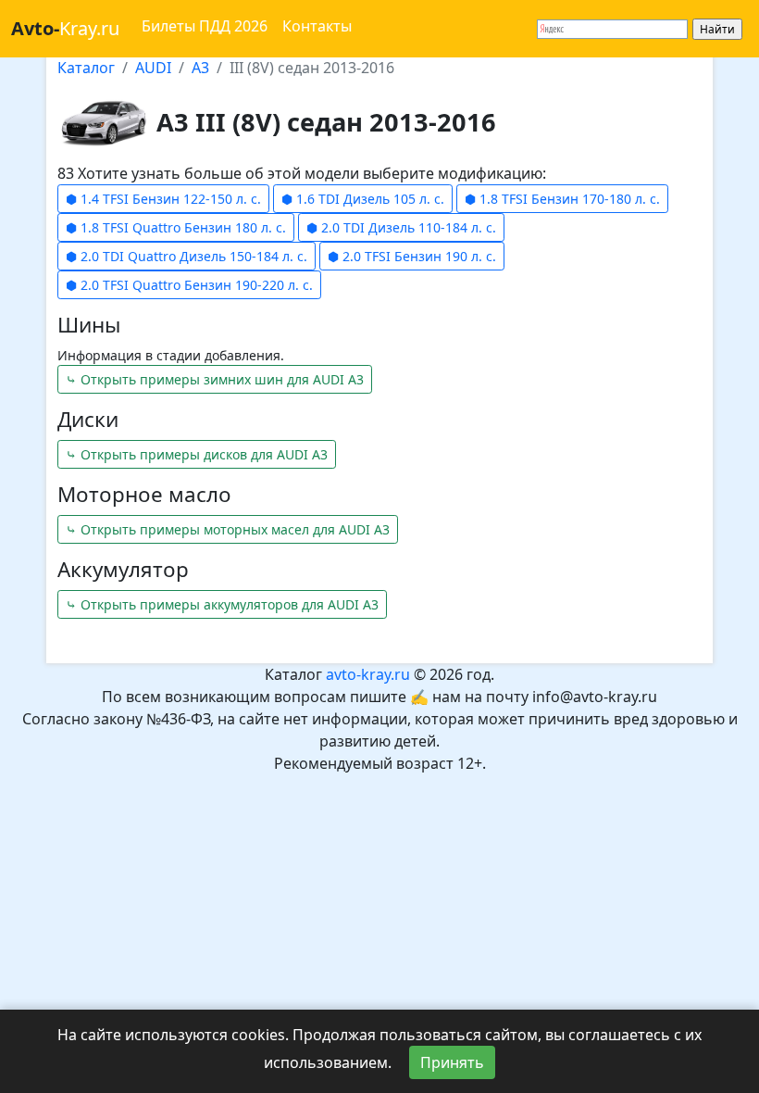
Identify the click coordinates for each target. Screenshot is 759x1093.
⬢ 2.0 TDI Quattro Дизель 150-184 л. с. (186, 256)
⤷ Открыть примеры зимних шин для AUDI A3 (215, 379)
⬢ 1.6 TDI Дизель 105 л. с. (362, 198)
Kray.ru (65, 28)
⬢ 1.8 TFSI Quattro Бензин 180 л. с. (176, 227)
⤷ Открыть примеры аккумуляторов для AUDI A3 (222, 604)
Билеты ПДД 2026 (205, 26)
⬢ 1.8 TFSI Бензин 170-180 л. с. (562, 198)
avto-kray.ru (368, 674)
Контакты (317, 26)
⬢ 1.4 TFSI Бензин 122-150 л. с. (163, 198)
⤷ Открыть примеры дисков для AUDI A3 (197, 454)
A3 (200, 67)
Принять (452, 1062)
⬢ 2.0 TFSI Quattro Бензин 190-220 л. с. (189, 285)
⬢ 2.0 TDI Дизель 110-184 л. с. (401, 227)
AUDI (153, 67)
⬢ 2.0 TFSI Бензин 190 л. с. (412, 256)
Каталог (86, 67)
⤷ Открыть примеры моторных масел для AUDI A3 (228, 529)
